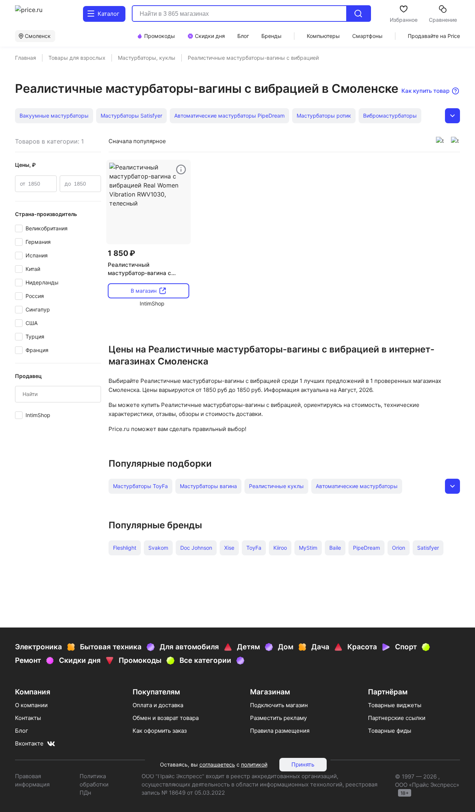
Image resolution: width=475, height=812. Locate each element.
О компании (31, 705)
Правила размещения (279, 730)
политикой (254, 764)
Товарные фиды (389, 730)
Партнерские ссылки (396, 717)
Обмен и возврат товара (166, 717)
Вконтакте (29, 743)
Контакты (28, 717)
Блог (21, 730)
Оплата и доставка (158, 705)
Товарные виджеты (394, 705)
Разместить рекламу (278, 717)
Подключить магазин (279, 705)
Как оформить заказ (160, 730)
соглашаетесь (217, 764)
